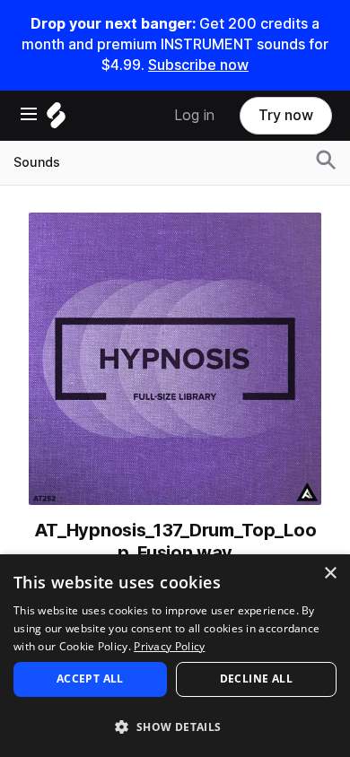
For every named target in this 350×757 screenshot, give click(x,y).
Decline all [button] (256, 678)
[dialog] (175, 655)
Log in (194, 115)
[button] (175, 726)
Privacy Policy (169, 646)
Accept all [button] (90, 678)
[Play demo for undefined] (175, 359)
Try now (285, 115)
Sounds (36, 162)
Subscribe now (198, 65)
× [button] (330, 573)
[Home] (56, 119)
